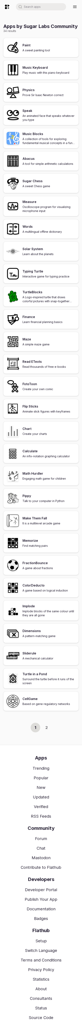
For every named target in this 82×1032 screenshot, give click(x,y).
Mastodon (41, 857)
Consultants (41, 998)
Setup (41, 941)
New (41, 787)
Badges (41, 918)
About (41, 988)
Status (41, 1008)
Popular (41, 777)
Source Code (41, 1017)
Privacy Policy (41, 969)
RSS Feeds (41, 816)
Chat (41, 848)
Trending (41, 768)
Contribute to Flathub (41, 867)
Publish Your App (41, 899)
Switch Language (41, 950)
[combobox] (41, 6)
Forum (41, 838)
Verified (41, 806)
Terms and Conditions (41, 960)
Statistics (41, 979)
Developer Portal (41, 889)
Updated (41, 797)
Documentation (41, 909)
